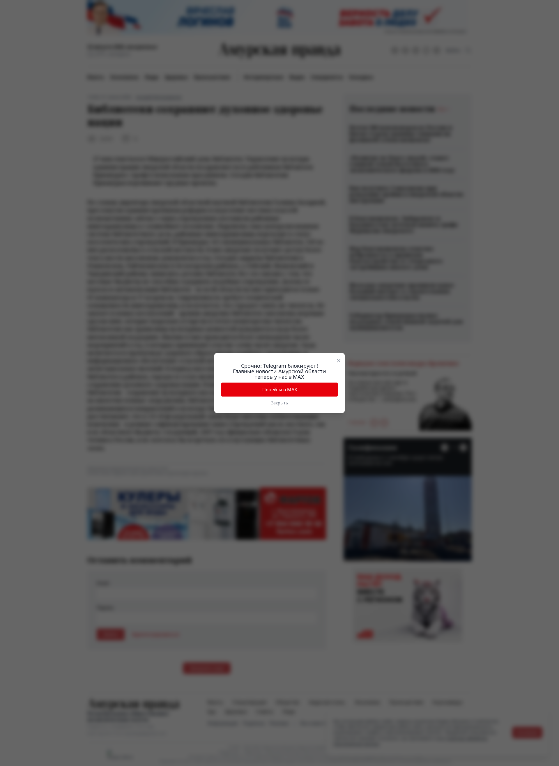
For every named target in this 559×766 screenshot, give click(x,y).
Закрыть (279, 403)
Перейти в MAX (279, 389)
